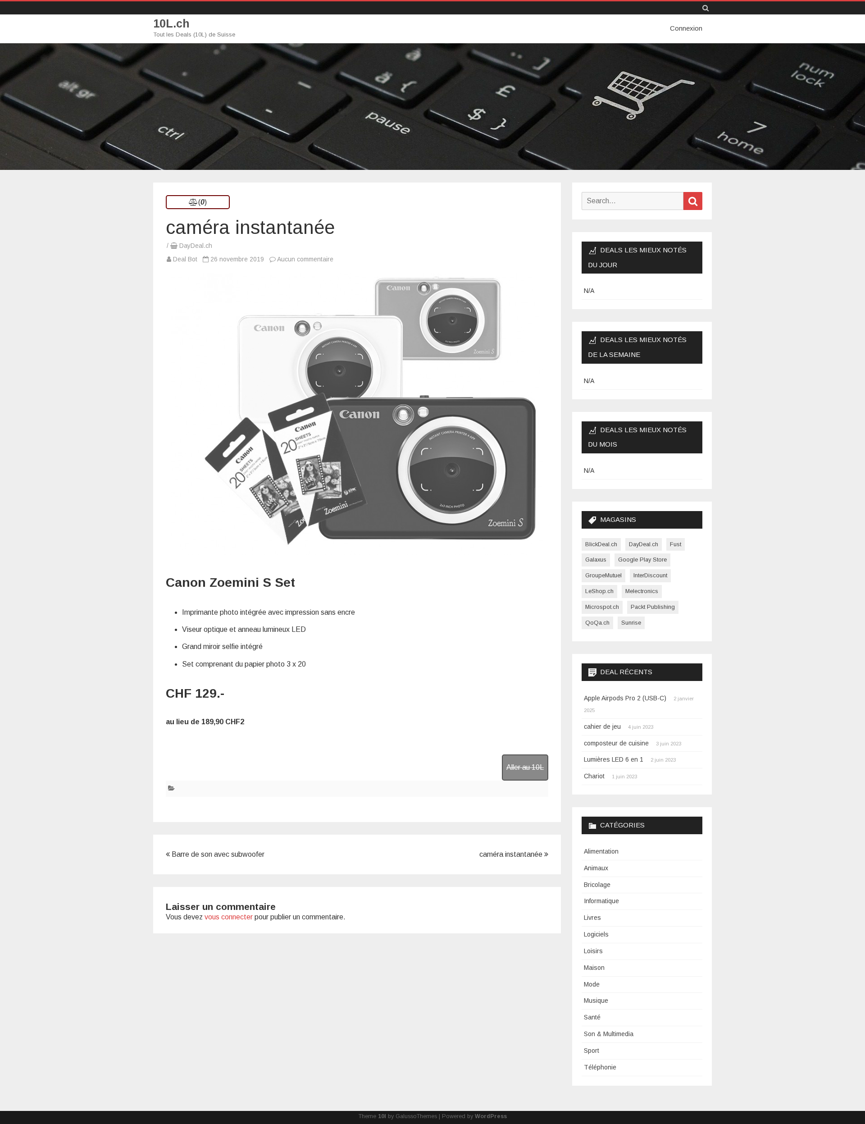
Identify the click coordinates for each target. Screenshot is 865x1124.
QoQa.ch (597, 622)
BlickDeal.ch (601, 544)
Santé (592, 1017)
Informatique (601, 901)
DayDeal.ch (195, 245)
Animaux (596, 868)
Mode (592, 984)
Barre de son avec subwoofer (217, 854)
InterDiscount (650, 575)
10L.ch (171, 23)
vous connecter (229, 917)
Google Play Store (642, 559)
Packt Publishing (653, 606)
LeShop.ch (599, 591)
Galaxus (595, 559)
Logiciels (596, 934)
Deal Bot (185, 259)
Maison (594, 967)
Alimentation (601, 851)
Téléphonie (600, 1067)
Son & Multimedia (608, 1033)
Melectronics (641, 591)
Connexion (686, 28)
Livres (592, 917)
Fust (675, 544)
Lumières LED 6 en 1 (613, 759)
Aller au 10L (525, 767)
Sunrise (631, 622)
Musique (596, 1000)
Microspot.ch (602, 606)
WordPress (491, 1116)
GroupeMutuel (603, 575)
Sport (591, 1050)
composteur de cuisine (616, 743)
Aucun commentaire (305, 259)
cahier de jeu (602, 726)
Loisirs (593, 951)
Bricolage (597, 884)
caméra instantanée (511, 854)
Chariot (594, 776)
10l (382, 1116)
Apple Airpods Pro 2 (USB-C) (625, 698)
